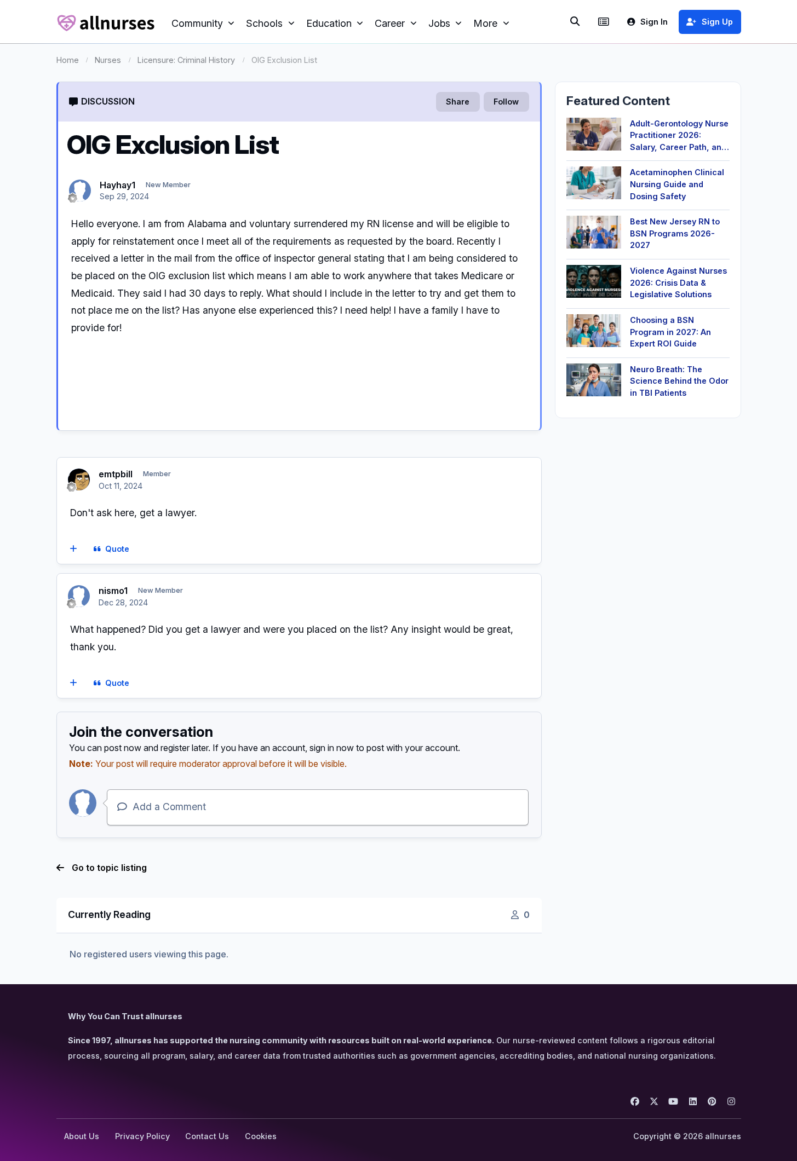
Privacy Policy (142, 1136)
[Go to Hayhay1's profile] (80, 190)
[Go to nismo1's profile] (79, 596)
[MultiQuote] (73, 549)
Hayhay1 (117, 185)
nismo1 (113, 590)
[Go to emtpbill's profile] (79, 479)
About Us (81, 1136)
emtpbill (116, 474)
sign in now (331, 747)
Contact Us (207, 1136)
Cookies (261, 1136)
